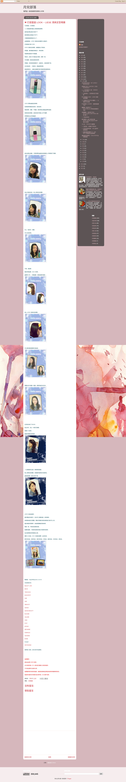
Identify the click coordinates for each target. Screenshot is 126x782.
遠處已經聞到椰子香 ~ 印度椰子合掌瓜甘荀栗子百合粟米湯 (94, 190)
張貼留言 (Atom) (51, 762)
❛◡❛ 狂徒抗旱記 (85, 117)
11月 (83, 139)
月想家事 (94, 228)
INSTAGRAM (28, 645)
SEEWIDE (27, 635)
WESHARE (27, 629)
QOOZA (27, 607)
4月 (83, 154)
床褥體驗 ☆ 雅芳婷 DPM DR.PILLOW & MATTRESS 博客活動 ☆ (90, 114)
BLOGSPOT (28, 595)
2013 (82, 164)
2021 (82, 64)
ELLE (26, 623)
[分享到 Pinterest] (47, 678)
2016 (82, 74)
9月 (83, 144)
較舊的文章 (71, 757)
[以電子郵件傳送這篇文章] (40, 678)
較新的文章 (28, 757)
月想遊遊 (94, 233)
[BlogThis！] (42, 678)
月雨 (82, 44)
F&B (26, 598)
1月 (83, 161)
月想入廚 (94, 230)
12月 (83, 81)
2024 (82, 57)
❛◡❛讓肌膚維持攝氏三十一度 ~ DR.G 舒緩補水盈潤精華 (89, 132)
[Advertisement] (50, 742)
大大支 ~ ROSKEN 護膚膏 (88, 124)
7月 (83, 148)
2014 (82, 79)
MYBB (26, 638)
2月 (83, 159)
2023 (82, 59)
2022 (82, 61)
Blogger (69, 778)
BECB (26, 589)
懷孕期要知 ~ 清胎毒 (91, 177)
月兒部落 (29, 7)
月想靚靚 (30, 681)
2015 (82, 77)
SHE (26, 601)
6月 (83, 150)
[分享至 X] (44, 678)
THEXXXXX (28, 592)
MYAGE (27, 626)
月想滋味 (94, 225)
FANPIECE (27, 632)
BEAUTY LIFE (28, 586)
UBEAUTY (27, 604)
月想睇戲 (94, 241)
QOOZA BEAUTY (29, 610)
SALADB (27, 617)
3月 (83, 157)
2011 (82, 168)
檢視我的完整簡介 (83, 47)
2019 (82, 68)
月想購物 (94, 238)
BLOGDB (27, 614)
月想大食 (94, 223)
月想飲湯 (94, 236)
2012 (82, 166)
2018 (82, 70)
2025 (82, 55)
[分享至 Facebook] (45, 678)
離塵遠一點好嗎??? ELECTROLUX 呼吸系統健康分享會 (90, 109)
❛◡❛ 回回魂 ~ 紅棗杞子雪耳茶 (89, 126)
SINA (26, 620)
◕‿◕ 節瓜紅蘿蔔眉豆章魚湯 (93, 201)
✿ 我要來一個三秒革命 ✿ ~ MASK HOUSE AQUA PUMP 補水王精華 (90, 121)
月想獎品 (94, 243)
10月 (83, 141)
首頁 (49, 757)
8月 (83, 146)
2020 (82, 66)
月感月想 (94, 220)
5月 (83, 152)
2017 (82, 72)
